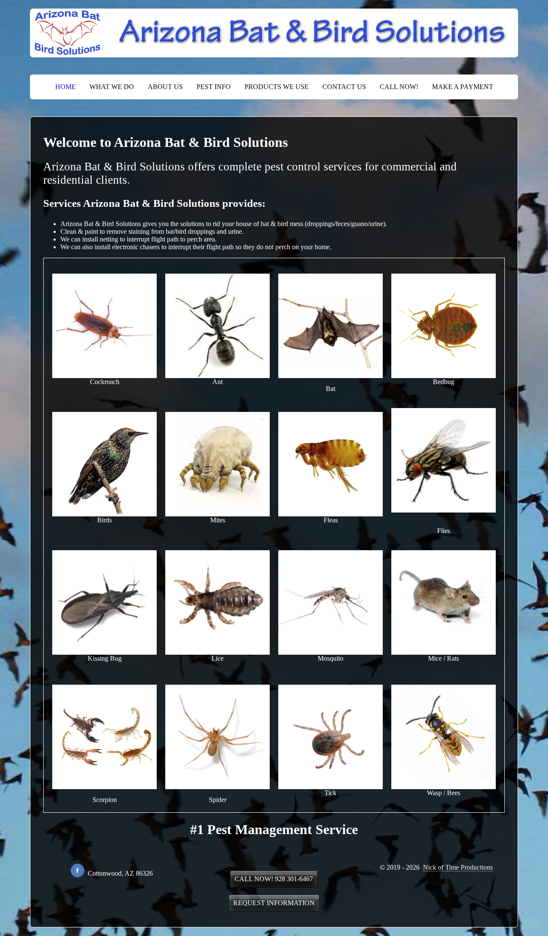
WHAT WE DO (111, 86)
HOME (65, 86)
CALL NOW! (399, 86)
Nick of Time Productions (458, 867)
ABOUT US (165, 86)
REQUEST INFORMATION (274, 902)
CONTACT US (344, 86)
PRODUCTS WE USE (276, 86)
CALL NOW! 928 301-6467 (274, 878)
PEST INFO (214, 86)
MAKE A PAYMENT (462, 86)
